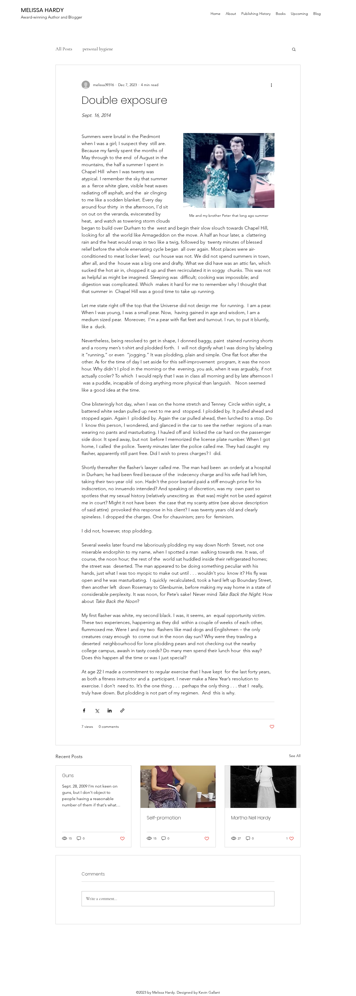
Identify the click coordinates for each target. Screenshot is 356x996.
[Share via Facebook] (84, 710)
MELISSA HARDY (42, 10)
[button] (293, 49)
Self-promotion (164, 817)
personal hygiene (98, 49)
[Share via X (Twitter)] (96, 710)
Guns (68, 775)
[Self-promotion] (178, 787)
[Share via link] (122, 710)
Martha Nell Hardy (251, 817)
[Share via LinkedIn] (109, 710)
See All (294, 755)
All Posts (64, 49)
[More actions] (271, 85)
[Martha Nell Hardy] (262, 787)
